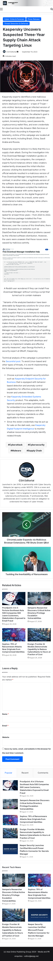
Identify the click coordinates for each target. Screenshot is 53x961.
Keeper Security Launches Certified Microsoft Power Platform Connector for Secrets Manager (38, 930)
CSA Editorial (11, 52)
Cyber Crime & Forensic (14, 19)
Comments (43, 772)
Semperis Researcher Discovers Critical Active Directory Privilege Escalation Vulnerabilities (39, 613)
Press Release (34, 19)
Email (5, 726)
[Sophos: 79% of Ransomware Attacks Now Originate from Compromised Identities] (13, 634)
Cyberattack (15, 444)
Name (5, 714)
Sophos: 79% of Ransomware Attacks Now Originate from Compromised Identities (33, 819)
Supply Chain (35, 450)
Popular (8, 772)
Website (5, 737)
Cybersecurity (36, 444)
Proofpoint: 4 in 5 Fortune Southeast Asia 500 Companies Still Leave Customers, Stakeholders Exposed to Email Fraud (34, 787)
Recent (25, 772)
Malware (16, 450)
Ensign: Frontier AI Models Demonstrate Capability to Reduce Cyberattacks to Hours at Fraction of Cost (39, 649)
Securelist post (13, 361)
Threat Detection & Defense (16, 23)
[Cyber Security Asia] (26, 3)
